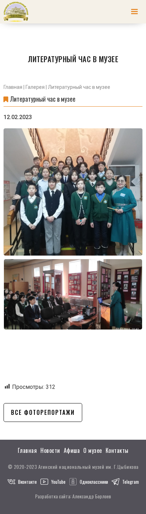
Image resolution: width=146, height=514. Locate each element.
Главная (13, 87)
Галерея (35, 87)
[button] (134, 12)
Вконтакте (27, 481)
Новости (50, 450)
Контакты (117, 450)
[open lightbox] (73, 192)
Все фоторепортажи (43, 412)
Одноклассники (94, 481)
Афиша (72, 450)
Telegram (130, 481)
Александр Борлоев (91, 496)
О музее (92, 450)
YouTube (58, 481)
